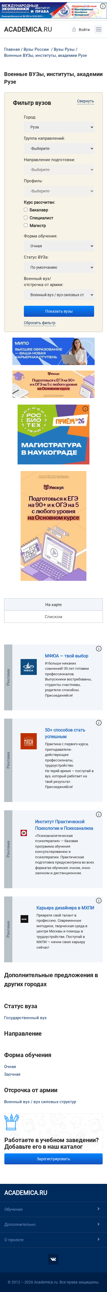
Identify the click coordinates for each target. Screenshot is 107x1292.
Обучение (13, 1209)
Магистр (38, 225)
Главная (12, 49)
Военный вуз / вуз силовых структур (40, 1101)
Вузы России (36, 49)
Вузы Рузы (64, 49)
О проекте (14, 1239)
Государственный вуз (25, 1017)
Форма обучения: (40, 236)
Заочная (12, 1074)
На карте (53, 604)
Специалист (41, 217)
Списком (53, 616)
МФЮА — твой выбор (66, 655)
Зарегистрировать (53, 1159)
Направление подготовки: (49, 159)
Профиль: (33, 180)
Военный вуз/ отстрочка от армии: (43, 281)
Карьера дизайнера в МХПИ (65, 907)
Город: (30, 117)
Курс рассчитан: (39, 202)
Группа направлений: (44, 138)
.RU (28, 29)
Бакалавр (39, 210)
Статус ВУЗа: (36, 257)
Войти (84, 29)
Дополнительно (20, 1224)
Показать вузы (59, 311)
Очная (10, 1066)
